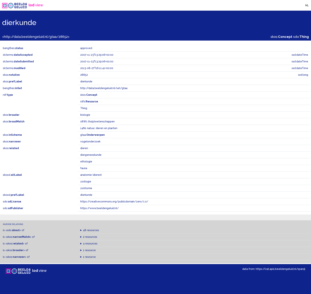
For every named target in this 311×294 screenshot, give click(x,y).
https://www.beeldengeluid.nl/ (99, 208)
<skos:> (18, 236)
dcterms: (18, 54)
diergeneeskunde (91, 154)
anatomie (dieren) (91, 174)
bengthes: (13, 48)
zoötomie (86, 188)
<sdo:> (13, 230)
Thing (83, 108)
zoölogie (85, 181)
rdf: (8, 94)
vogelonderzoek (90, 141)
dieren (84, 148)
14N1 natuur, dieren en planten (98, 128)
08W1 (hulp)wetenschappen (97, 121)
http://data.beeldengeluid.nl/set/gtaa (103, 88)
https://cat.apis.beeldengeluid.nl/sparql (280, 268)
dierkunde (86, 194)
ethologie (86, 161)
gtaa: (92, 134)
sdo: (301, 37)
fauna (83, 168)
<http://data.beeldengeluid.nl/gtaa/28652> (35, 37)
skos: (281, 37)
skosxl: (12, 174)
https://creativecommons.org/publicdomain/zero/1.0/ (114, 201)
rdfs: (89, 101)
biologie (85, 114)
